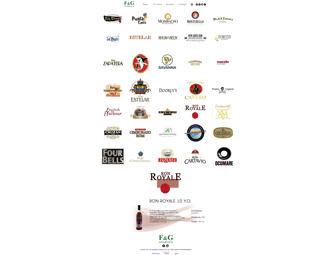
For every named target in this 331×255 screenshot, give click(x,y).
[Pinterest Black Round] (197, 4)
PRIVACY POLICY (158, 253)
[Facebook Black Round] (199, 4)
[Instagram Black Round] (202, 4)
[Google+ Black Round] (205, 4)
